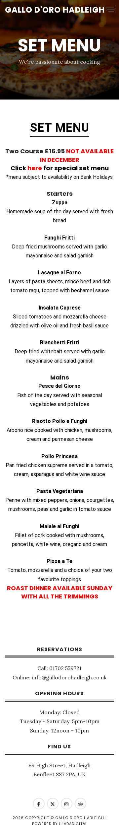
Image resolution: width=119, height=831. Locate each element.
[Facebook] (39, 803)
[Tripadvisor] (80, 803)
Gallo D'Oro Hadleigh (55, 9)
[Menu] (110, 10)
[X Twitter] (53, 803)
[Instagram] (66, 803)
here (34, 168)
